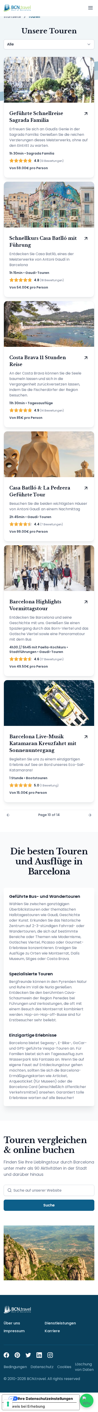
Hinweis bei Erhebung (25, 1406)
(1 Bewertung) (46, 785)
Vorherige (8, 815)
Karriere (52, 1331)
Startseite (12, 17)
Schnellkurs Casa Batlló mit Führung (43, 241)
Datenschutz (42, 1366)
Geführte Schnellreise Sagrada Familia (36, 117)
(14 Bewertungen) (49, 410)
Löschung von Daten (84, 1366)
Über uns (12, 1323)
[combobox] (49, 44)
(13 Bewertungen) (49, 160)
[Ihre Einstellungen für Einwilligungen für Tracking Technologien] (8, 1404)
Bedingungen (15, 1366)
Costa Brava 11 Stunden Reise (37, 361)
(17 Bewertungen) (49, 659)
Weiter (90, 815)
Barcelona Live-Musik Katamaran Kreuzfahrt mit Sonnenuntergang (42, 743)
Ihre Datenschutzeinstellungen (45, 1398)
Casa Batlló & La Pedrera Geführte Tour (39, 491)
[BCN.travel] (17, 7)
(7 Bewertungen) (48, 524)
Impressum (14, 1331)
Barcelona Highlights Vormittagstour (35, 605)
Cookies (64, 1366)
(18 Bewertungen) (49, 280)
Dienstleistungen (60, 1323)
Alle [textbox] (10, 44)
